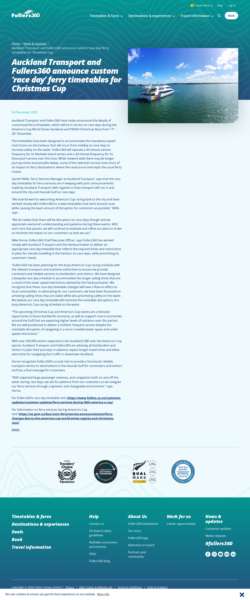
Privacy (70, 587)
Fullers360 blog (99, 561)
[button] (242, 594)
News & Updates (35, 44)
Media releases (215, 536)
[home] (26, 18)
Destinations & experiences (40, 524)
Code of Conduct (157, 587)
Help (220, 5)
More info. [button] (103, 594)
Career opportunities (181, 524)
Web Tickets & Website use (96, 587)
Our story (134, 531)
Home (16, 44)
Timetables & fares (31, 516)
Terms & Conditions (129, 587)
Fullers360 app (138, 538)
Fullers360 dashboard (143, 524)
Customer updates (218, 529)
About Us (137, 516)
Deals (17, 532)
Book (231, 15)
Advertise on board (141, 545)
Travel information (31, 547)
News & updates (214, 518)
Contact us (96, 524)
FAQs (92, 554)
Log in (232, 5)
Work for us (179, 516)
